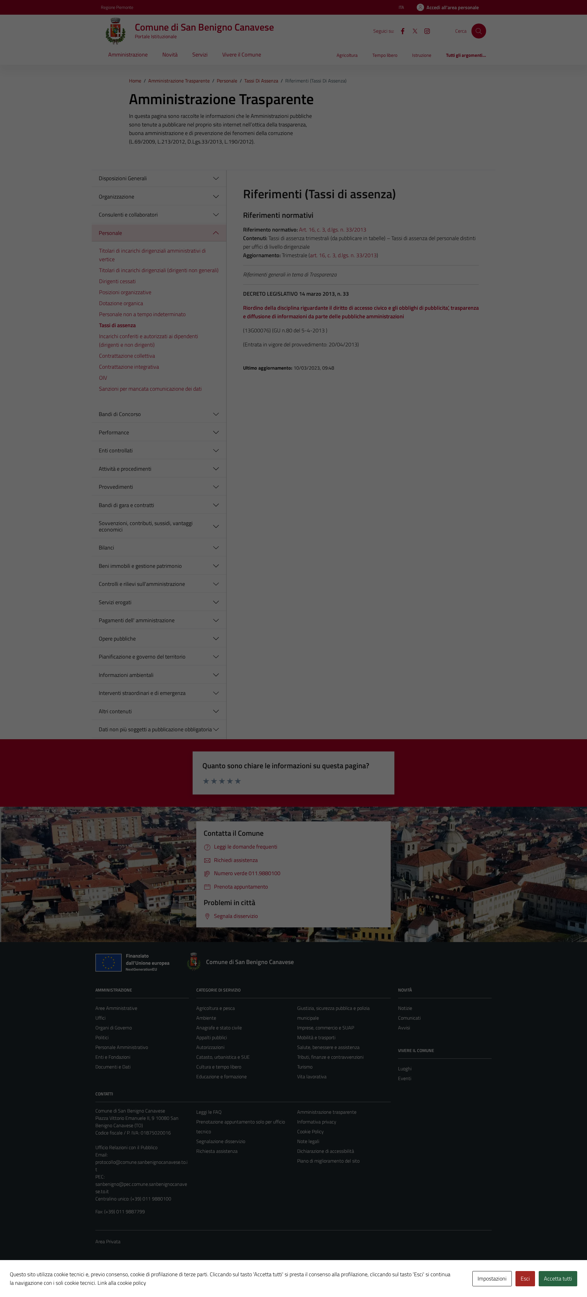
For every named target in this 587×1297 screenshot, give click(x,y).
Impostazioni (492, 1278)
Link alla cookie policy (122, 1283)
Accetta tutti (558, 1278)
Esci (525, 1278)
